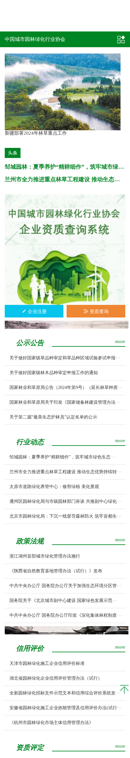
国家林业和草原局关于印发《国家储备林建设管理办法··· (64, 402)
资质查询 (98, 311)
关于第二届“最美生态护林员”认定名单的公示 (53, 417)
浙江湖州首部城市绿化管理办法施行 (44, 556)
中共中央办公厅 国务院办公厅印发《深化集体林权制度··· (65, 615)
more (120, 341)
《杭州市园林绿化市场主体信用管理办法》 (51, 722)
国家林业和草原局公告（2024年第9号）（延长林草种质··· (65, 387)
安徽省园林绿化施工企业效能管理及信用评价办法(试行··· (65, 707)
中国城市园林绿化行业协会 (35, 39)
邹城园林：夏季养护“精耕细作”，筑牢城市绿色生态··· (62, 457)
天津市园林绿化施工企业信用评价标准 (47, 663)
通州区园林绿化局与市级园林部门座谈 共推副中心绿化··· (65, 501)
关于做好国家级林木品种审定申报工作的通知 (53, 372)
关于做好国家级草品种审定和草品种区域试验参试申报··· (64, 358)
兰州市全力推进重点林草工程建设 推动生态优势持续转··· (65, 471)
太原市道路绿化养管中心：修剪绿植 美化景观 (54, 486)
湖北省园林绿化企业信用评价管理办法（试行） (55, 678)
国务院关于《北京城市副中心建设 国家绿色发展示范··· (63, 600)
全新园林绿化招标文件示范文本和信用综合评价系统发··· (64, 693)
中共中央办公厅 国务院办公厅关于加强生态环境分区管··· (65, 585)
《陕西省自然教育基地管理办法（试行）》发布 (55, 571)
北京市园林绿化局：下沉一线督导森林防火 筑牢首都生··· (65, 516)
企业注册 (37, 311)
